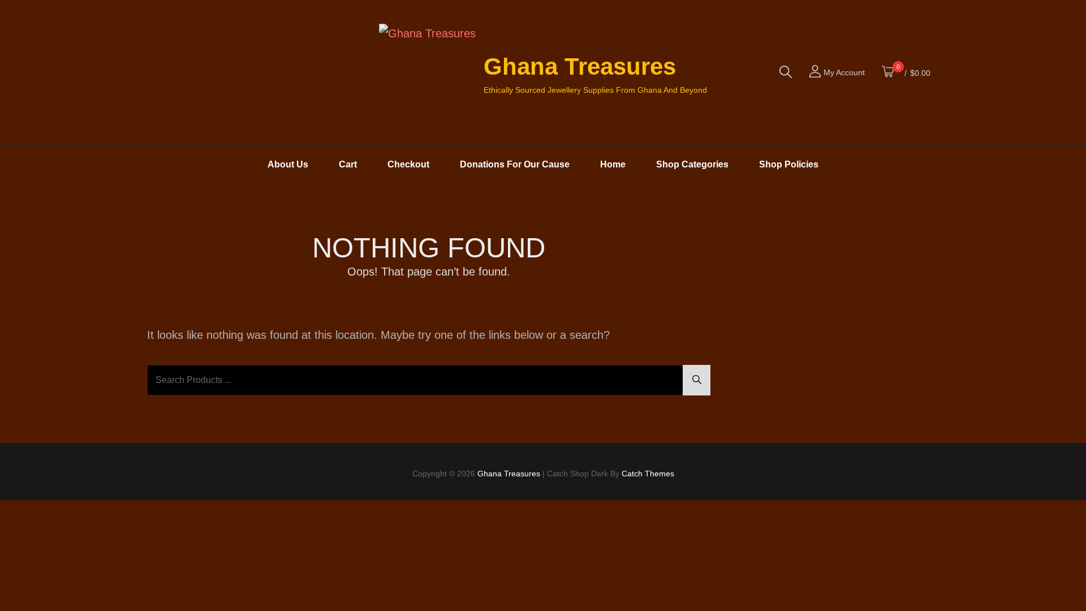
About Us (288, 164)
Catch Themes (648, 473)
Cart (348, 164)
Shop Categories (692, 164)
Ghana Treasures (580, 66)
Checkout (408, 164)
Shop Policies (788, 164)
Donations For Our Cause (515, 164)
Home (613, 164)
